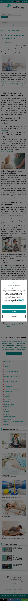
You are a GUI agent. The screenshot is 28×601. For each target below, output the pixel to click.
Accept (14, 307)
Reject (14, 311)
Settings (14, 316)
